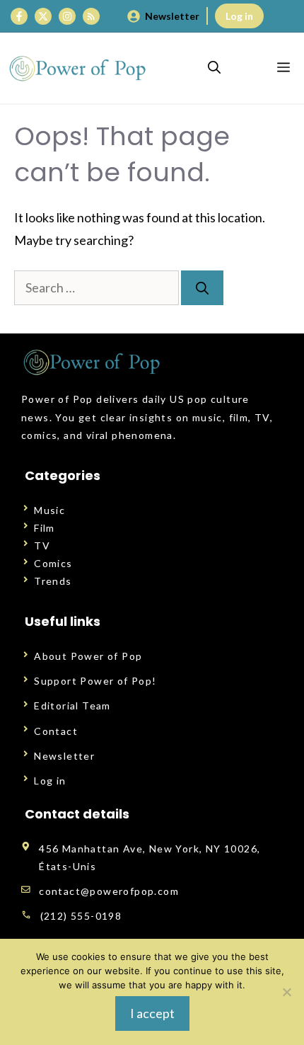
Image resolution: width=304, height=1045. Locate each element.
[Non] (286, 992)
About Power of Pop (88, 656)
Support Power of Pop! (95, 681)
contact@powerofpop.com (109, 891)
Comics (53, 563)
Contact (56, 731)
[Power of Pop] (77, 68)
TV (42, 545)
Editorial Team (72, 705)
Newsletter (172, 16)
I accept (152, 1013)
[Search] (202, 287)
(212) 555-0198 (81, 916)
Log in (239, 16)
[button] (214, 68)
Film (44, 528)
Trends (52, 581)
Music (49, 510)
